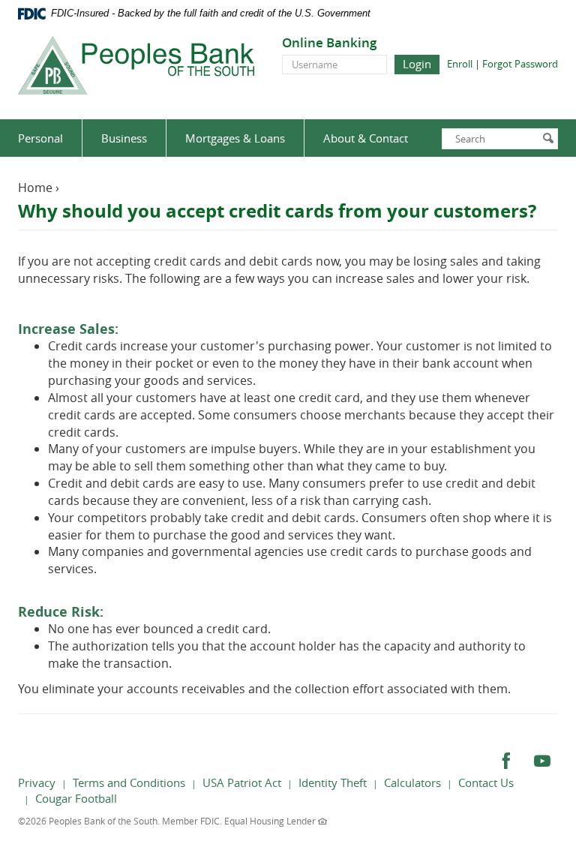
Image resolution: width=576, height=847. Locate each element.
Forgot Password (520, 64)
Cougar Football (76, 798)
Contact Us (486, 782)
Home (35, 187)
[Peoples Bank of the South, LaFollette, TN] (136, 65)
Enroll (459, 64)
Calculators (412, 782)
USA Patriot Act (241, 782)
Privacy (37, 782)
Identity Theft (332, 782)
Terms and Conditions (129, 782)
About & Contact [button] (365, 138)
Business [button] (124, 138)
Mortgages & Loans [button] (235, 138)
